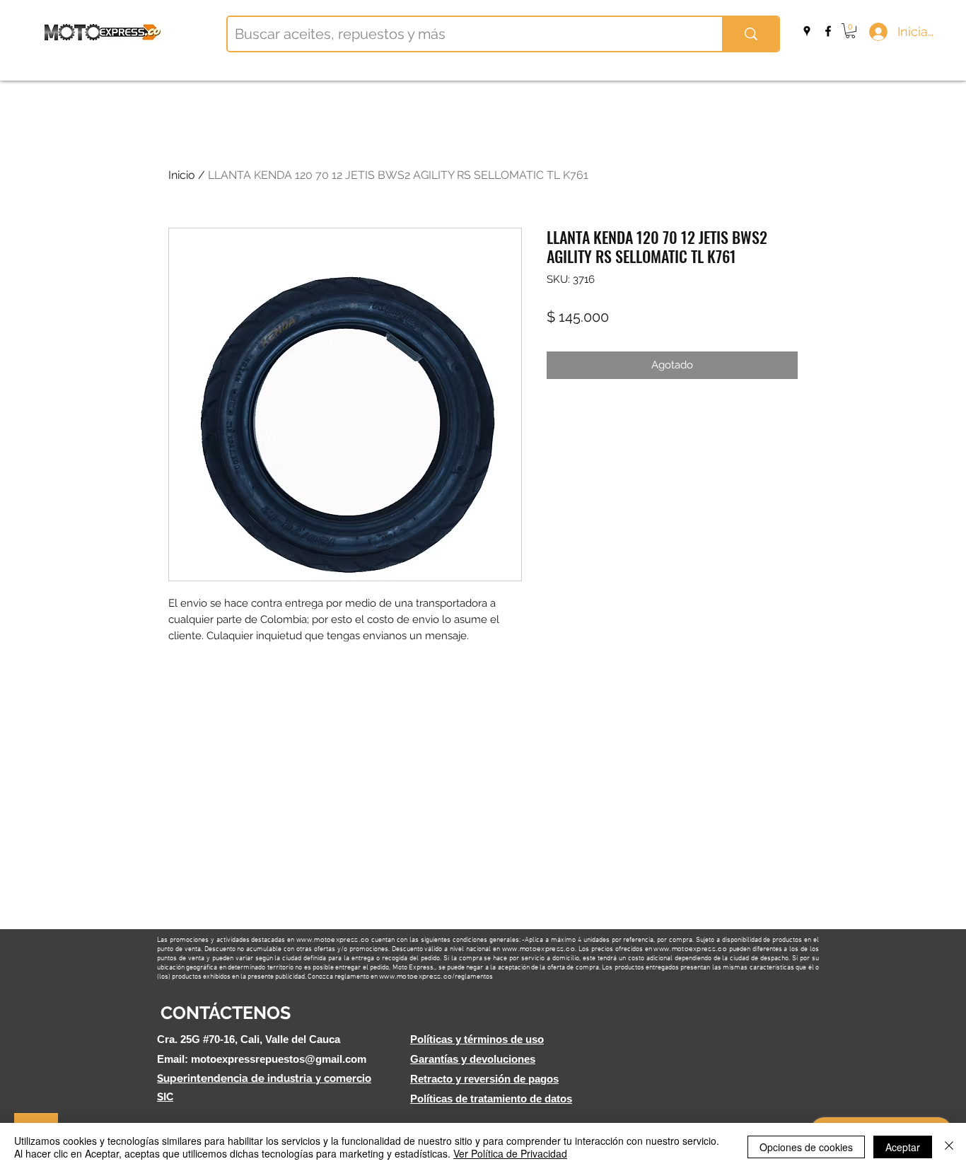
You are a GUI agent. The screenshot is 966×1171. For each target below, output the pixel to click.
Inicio (181, 175)
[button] (850, 30)
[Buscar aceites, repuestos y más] (750, 34)
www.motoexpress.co (332, 939)
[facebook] (828, 31)
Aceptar (902, 1147)
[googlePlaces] (807, 31)
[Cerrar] (949, 1147)
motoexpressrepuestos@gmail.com (278, 1059)
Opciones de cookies (806, 1147)
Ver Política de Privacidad (510, 1153)
